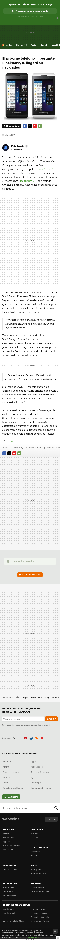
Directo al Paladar (11, 869)
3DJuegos (35, 833)
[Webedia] (11, 820)
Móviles (9, 45)
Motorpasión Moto (39, 873)
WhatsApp (36, 782)
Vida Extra (35, 837)
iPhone (6, 782)
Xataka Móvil (8, 837)
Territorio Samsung (40, 772)
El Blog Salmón (37, 887)
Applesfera (7, 841)
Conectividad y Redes (41, 787)
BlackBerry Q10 (27, 180)
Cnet (11, 441)
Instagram (31, 737)
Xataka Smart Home (12, 845)
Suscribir (51, 719)
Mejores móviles (29, 697)
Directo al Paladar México (14, 920)
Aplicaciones (37, 766)
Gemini (44, 45)
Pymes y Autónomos (40, 891)
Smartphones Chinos (13, 787)
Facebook (25, 126)
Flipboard (35, 126)
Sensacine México (39, 913)
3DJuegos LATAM (38, 909)
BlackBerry (18, 447)
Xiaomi (6, 766)
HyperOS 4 (55, 45)
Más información (33, 937)
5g (32, 777)
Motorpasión (36, 869)
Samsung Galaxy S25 (50, 697)
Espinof (34, 855)
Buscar (56, 807)
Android (6, 777)
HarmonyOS (21, 45)
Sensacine (35, 851)
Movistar (7, 761)
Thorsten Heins (53, 447)
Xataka (6, 833)
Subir (49, 819)
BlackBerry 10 (34, 447)
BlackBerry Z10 (46, 169)
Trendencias (8, 887)
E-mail (40, 126)
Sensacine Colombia (40, 917)
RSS (36, 737)
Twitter (30, 126)
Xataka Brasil (9, 913)
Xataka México (9, 909)
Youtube (25, 737)
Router (34, 45)
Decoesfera (8, 891)
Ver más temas (11, 796)
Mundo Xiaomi (9, 849)
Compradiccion (9, 895)
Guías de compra (11, 772)
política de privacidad (40, 724)
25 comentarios (13, 126)
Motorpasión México (40, 920)
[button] (19, 146)
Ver (31, 574)
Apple (33, 761)
